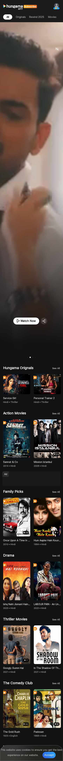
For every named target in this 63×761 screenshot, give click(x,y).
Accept (49, 755)
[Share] (44, 321)
